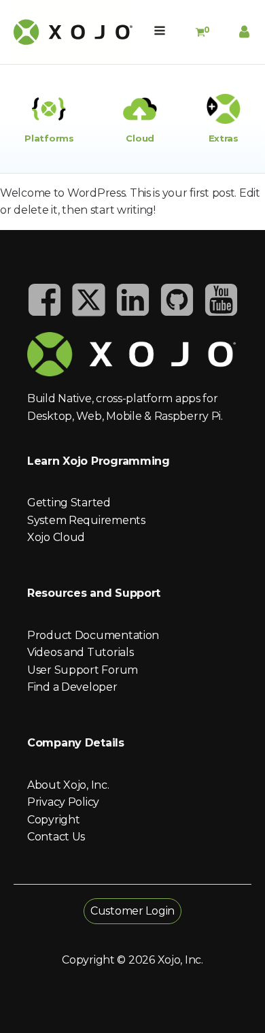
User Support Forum (82, 669)
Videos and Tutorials (80, 652)
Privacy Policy (63, 802)
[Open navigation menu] (160, 32)
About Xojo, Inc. (68, 784)
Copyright (53, 819)
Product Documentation (93, 635)
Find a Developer (72, 687)
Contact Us (56, 836)
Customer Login (132, 910)
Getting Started (69, 502)
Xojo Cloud (56, 537)
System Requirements (86, 520)
